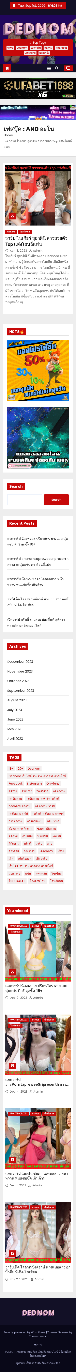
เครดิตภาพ (46, 851)
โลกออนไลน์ (37, 881)
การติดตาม (15, 821)
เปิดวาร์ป (36, 47)
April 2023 (15, 738)
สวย (49, 844)
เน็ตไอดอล (24, 859)
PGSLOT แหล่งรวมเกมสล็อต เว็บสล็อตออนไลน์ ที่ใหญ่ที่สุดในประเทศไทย (38, 1354)
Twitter (27, 791)
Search (16, 486)
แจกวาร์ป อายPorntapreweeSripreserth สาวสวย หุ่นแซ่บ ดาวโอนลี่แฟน (35, 1084)
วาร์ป (10, 47)
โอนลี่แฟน (56, 881)
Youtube (42, 791)
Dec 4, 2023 (19, 1092)
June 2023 (15, 719)
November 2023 (20, 671)
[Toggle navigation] (49, 68)
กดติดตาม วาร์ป (45, 806)
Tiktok (13, 791)
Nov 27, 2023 (20, 1279)
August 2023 (17, 700)
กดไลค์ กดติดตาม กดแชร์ (48, 814)
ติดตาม (48, 47)
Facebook (15, 784)
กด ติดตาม (15, 799)
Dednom (22, 47)
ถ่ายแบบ (27, 836)
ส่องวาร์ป (29, 851)
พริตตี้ (27, 844)
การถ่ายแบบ (34, 821)
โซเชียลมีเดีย (17, 881)
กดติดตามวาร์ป (18, 814)
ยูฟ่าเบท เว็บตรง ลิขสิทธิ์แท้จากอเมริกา (38, 1363)
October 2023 (18, 681)
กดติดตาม (61, 47)
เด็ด (11, 859)
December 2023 (20, 661)
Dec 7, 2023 (19, 998)
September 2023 (20, 690)
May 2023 (14, 729)
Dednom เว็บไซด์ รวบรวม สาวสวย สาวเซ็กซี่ (37, 776)
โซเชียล (56, 874)
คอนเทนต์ (53, 821)
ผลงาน (56, 836)
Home (8, 135)
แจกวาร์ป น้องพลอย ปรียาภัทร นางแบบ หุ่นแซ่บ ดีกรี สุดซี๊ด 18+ (36, 988)
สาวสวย (14, 851)
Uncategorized (18, 925)
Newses (63, 1332)
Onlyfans (30, 53)
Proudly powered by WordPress (25, 1332)
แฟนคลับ (41, 874)
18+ (11, 769)
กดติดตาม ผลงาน (19, 806)
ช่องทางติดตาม (46, 829)
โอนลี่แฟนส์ (25, 231)
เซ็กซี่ (61, 851)
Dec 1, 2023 (18, 1185)
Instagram (34, 784)
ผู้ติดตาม (14, 844)
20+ (20, 769)
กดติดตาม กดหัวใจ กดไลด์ (43, 799)
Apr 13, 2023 (19, 251)
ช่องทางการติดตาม (20, 829)
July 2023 (14, 710)
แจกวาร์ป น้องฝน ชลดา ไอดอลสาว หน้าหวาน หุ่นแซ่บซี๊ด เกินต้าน (36, 1176)
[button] (57, 68)
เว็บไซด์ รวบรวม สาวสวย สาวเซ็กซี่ (31, 866)
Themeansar (37, 1336)
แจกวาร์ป (44, 53)
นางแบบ (11, 231)
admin (37, 251)
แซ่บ (28, 874)
